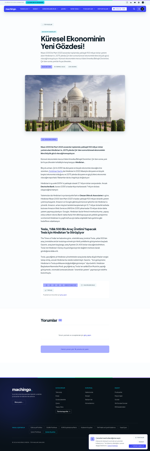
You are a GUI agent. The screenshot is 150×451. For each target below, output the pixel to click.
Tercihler (140, 437)
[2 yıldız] (50, 285)
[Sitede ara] (134, 9)
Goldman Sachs (56, 171)
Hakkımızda (89, 392)
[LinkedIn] (131, 2)
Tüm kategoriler (62, 411)
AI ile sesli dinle (50, 139)
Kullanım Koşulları (87, 427)
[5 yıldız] (62, 285)
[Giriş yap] (139, 9)
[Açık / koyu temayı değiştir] (144, 2)
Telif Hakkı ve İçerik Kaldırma (106, 427)
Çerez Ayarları (50, 432)
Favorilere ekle (89, 285)
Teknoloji (24, 9)
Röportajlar (103, 9)
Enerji (35, 9)
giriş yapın (63, 295)
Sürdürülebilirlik (49, 9)
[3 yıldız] (54, 285)
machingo (11, 8)
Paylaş (49, 290)
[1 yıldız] (46, 285)
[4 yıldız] (58, 285)
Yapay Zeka (74, 9)
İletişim (87, 396)
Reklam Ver (89, 399)
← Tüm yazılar (47, 24)
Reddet (141, 442)
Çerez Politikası (36, 432)
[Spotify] (138, 2)
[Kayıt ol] (142, 9)
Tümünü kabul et (138, 446)
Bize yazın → (19, 402)
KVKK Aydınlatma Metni (69, 427)
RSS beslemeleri (120, 407)
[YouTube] (134, 2)
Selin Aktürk (46, 66)
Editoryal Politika (36, 427)
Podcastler (88, 9)
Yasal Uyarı (123, 427)
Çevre (63, 9)
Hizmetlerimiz (89, 403)
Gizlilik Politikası (51, 427)
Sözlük (120, 9)
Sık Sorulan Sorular (121, 403)
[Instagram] (127, 2)
